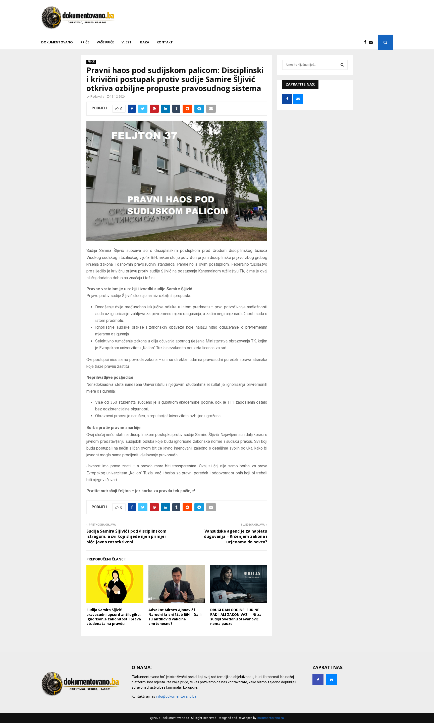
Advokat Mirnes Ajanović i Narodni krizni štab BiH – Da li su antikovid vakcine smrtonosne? (174, 616)
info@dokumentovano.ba (176, 696)
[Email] (372, 42)
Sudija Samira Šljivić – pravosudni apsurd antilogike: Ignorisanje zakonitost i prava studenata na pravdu (113, 616)
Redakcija (97, 96)
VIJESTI (127, 42)
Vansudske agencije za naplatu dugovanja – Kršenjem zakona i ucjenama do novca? (235, 536)
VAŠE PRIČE (105, 42)
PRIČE (84, 42)
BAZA (144, 42)
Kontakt (165, 42)
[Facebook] (366, 42)
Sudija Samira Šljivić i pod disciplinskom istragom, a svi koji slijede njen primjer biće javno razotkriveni (126, 536)
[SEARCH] (342, 65)
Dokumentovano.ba (270, 718)
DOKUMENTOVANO (57, 42)
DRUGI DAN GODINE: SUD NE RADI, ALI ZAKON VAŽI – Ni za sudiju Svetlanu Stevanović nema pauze (235, 616)
